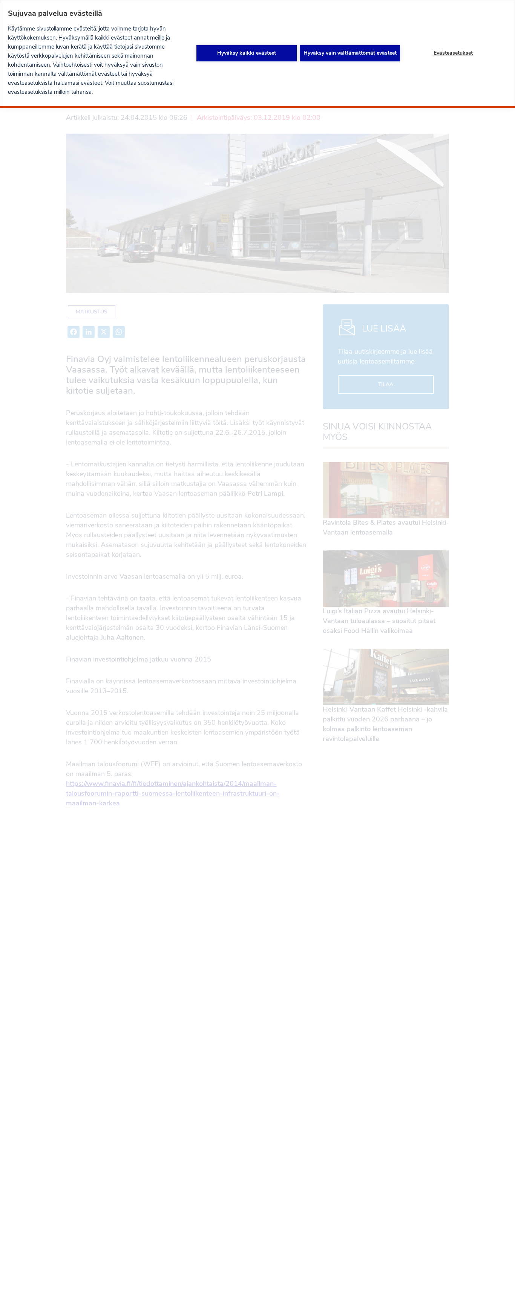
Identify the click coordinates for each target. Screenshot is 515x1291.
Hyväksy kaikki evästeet (246, 53)
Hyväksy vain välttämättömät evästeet (350, 53)
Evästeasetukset (453, 53)
